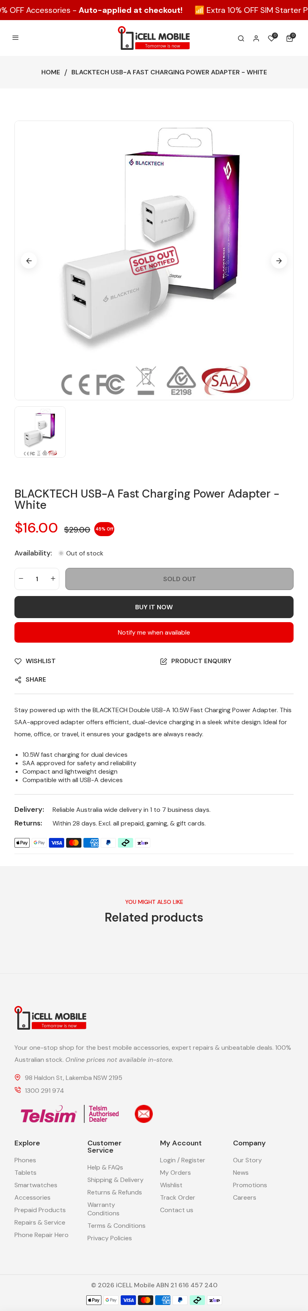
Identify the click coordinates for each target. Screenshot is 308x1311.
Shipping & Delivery (115, 1180)
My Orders (175, 1172)
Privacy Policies (109, 1238)
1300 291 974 (44, 1091)
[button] (291, 38)
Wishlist (171, 1185)
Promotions (250, 1185)
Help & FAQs (105, 1167)
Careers (244, 1197)
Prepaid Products (40, 1210)
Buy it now (154, 607)
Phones (25, 1160)
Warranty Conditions (103, 1208)
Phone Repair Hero (41, 1235)
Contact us (176, 1210)
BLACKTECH (110, 710)
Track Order (177, 1197)
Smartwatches (35, 1185)
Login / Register (182, 1160)
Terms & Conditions (116, 1225)
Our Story (247, 1160)
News (241, 1172)
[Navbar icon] (15, 38)
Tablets (25, 1172)
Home (50, 72)
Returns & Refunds (114, 1192)
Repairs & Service (39, 1222)
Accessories (32, 1197)
